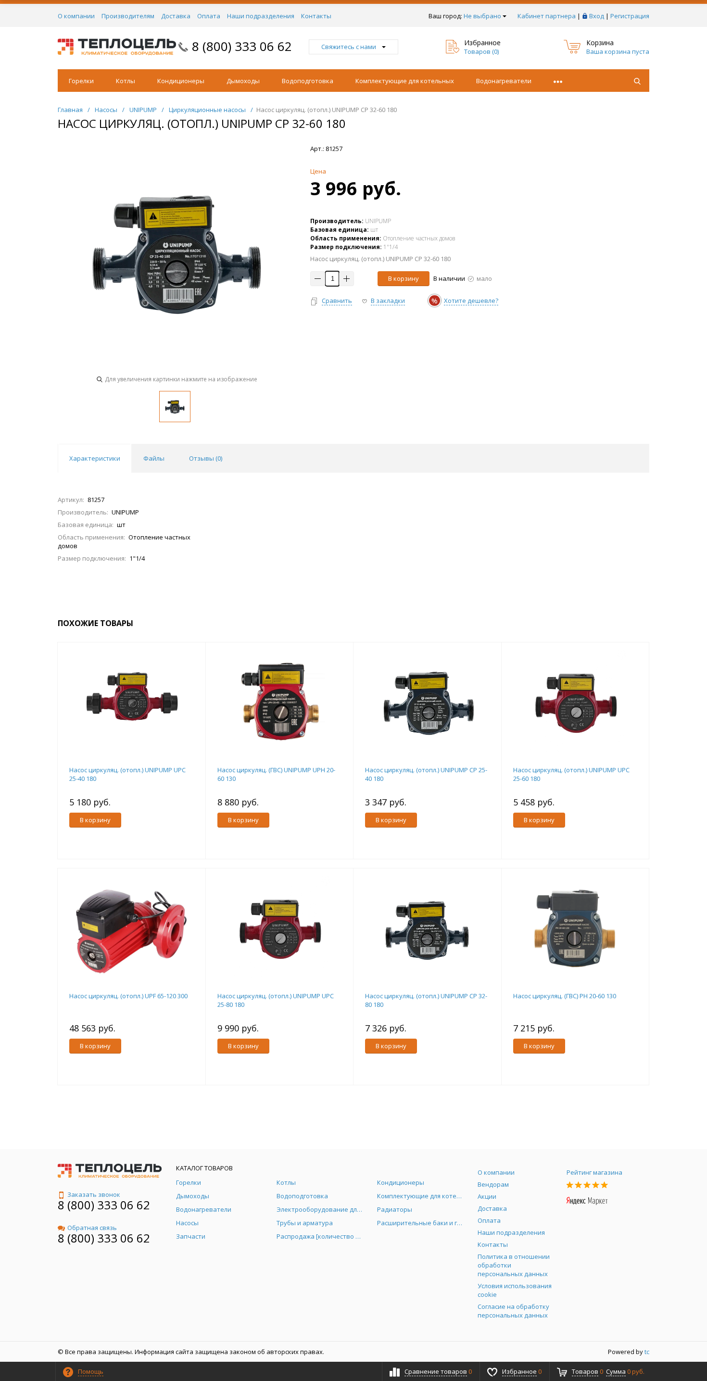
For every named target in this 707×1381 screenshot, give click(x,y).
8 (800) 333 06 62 (242, 46)
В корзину (403, 278)
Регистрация (629, 16)
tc (646, 1351)
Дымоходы (243, 80)
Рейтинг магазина (594, 1172)
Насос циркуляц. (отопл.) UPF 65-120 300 (128, 996)
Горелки (81, 80)
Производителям (127, 16)
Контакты (316, 16)
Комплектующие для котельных (404, 80)
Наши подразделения (260, 16)
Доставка (175, 16)
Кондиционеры (180, 80)
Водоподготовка (307, 80)
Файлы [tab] (153, 458)
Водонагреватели (503, 80)
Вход (596, 16)
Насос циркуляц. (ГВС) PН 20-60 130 (564, 996)
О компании (76, 16)
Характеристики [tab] (94, 458)
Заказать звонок (93, 1194)
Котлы (125, 80)
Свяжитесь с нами (348, 46)
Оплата (208, 16)
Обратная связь (92, 1227)
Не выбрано (482, 16)
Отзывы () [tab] (205, 458)
